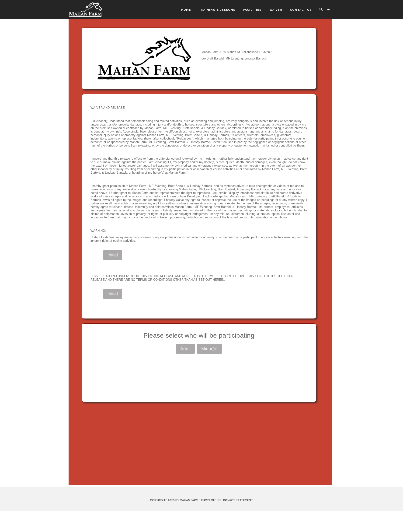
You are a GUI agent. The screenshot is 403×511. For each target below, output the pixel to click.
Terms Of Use (210, 500)
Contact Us (301, 9)
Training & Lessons (217, 9)
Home (186, 9)
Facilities (252, 9)
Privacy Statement (238, 500)
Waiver (275, 9)
